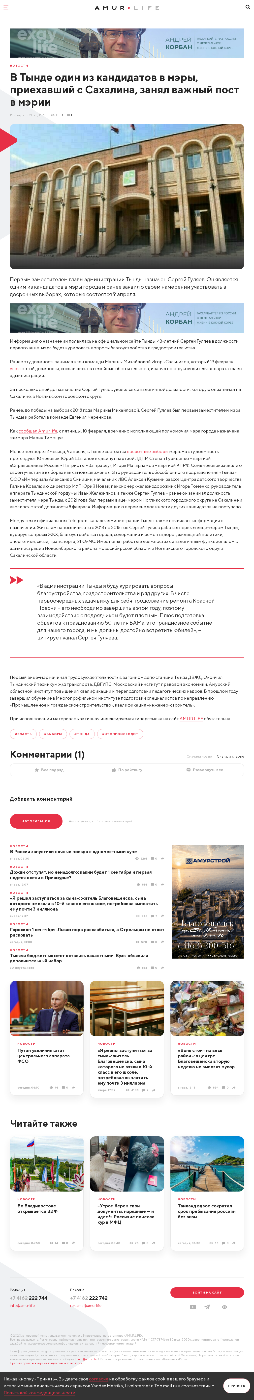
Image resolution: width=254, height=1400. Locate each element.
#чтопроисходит (120, 734)
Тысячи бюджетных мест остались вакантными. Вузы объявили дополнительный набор (79, 958)
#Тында (82, 734)
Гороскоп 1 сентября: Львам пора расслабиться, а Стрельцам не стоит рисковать (87, 932)
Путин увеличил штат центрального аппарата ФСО (43, 1056)
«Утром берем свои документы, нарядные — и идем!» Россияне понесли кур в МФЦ (126, 1214)
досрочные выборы (147, 451)
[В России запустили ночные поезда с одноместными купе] (163, 858)
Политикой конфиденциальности (39, 1392)
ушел (16, 368)
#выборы (53, 734)
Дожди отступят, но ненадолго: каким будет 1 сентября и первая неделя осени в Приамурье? (81, 874)
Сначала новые (199, 756)
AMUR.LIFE (191, 718)
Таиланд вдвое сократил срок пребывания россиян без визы (207, 1211)
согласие (98, 1378)
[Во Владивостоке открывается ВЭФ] (74, 1243)
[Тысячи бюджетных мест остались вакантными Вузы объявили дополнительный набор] (163, 968)
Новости (19, 65)
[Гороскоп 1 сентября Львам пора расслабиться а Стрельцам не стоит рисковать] (163, 942)
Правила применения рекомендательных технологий (46, 1363)
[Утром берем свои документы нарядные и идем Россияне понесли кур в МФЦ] (154, 1243)
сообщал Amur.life (38, 430)
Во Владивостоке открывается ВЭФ (37, 1208)
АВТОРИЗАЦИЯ (36, 821)
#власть (23, 734)
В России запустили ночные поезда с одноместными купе (73, 851)
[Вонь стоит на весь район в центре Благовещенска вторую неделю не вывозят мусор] (234, 1087)
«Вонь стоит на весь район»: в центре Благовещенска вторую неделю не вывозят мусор (206, 1058)
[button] (224, 1307)
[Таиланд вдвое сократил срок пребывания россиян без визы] (234, 1243)
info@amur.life (22, 1305)
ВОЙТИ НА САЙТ (207, 1292)
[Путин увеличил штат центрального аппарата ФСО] (74, 1087)
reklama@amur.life (85, 1305)
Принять (236, 1386)
